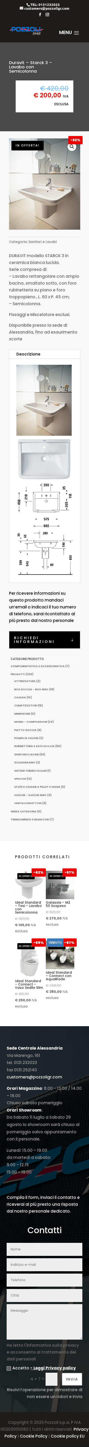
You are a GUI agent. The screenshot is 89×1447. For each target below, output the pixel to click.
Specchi (20, 779)
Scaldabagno (24, 762)
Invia (72, 1379)
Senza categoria (23, 811)
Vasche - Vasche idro (30, 795)
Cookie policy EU (67, 1436)
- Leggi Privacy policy (53, 1368)
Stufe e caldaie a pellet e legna (37, 787)
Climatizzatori (25, 705)
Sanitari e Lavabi (42, 241)
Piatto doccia (25, 730)
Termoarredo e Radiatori (30, 819)
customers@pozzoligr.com (34, 1077)
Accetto (44, 1368)
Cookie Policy (33, 1436)
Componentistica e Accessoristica (38, 666)
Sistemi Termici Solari (30, 771)
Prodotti (18, 674)
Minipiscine (22, 714)
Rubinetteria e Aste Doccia (34, 746)
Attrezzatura (25, 681)
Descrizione (28, 354)
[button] (72, 146)
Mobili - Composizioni (30, 722)
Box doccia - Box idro (31, 689)
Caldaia (20, 697)
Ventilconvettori (28, 803)
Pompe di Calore (26, 738)
